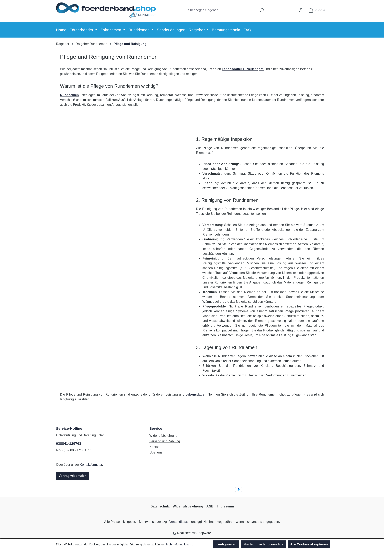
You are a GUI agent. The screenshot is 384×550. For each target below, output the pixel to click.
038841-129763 (68, 444)
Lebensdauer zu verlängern (243, 69)
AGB (210, 506)
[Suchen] (261, 10)
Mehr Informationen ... (180, 544)
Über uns (155, 452)
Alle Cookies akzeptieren (309, 544)
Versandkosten (179, 521)
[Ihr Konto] (301, 10)
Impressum (225, 506)
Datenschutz (160, 506)
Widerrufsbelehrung (163, 435)
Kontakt (154, 447)
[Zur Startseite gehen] (106, 10)
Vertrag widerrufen (73, 475)
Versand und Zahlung (164, 441)
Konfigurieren (226, 544)
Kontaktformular (91, 464)
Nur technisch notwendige (263, 544)
